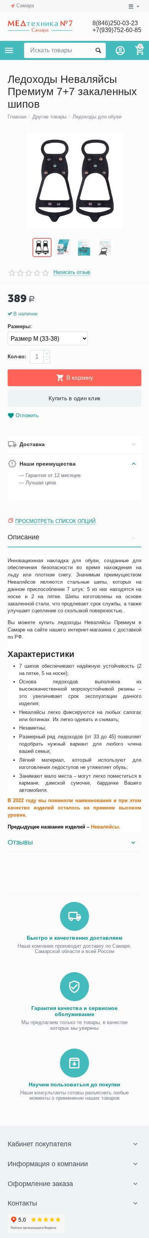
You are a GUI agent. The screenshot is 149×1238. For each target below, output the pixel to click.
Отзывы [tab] (20, 842)
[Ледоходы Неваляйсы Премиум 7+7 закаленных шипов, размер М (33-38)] (74, 180)
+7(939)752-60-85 (116, 30)
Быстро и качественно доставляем (74, 938)
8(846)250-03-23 (115, 23)
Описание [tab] (23, 537)
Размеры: (19, 326)
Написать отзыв (71, 272)
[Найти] (98, 50)
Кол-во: (17, 356)
